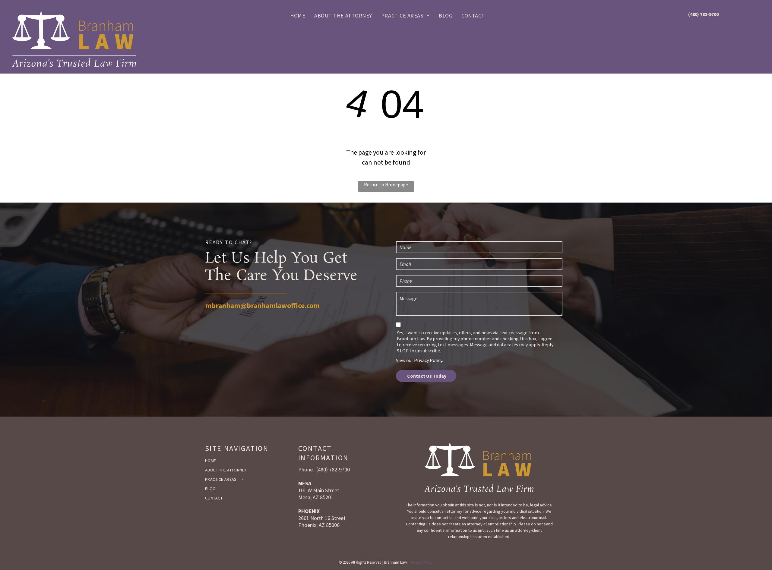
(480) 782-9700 (333, 469)
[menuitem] (298, 15)
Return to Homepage (386, 184)
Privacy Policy (428, 360)
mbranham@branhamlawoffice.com (262, 305)
